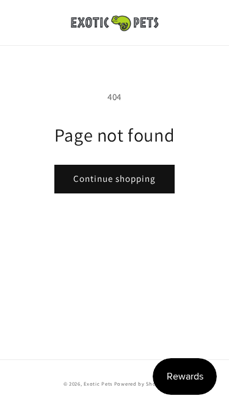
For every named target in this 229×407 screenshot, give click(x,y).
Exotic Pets (98, 383)
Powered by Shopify (140, 383)
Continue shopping (114, 178)
